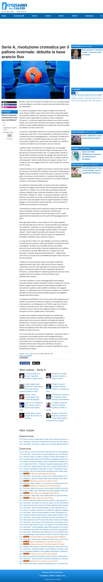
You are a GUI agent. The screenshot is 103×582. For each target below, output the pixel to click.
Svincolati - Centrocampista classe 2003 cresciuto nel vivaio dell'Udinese (49, 527)
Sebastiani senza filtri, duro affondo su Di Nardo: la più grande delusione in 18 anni (52, 529)
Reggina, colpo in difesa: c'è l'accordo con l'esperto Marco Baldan (46, 483)
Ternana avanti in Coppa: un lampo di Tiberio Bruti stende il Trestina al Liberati (51, 457)
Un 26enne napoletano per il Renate (40, 474)
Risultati (9, 139)
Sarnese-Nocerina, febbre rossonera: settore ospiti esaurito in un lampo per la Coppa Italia (55, 500)
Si (4, 122)
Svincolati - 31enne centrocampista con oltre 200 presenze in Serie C (48, 508)
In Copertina (76, 46)
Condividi (25, 363)
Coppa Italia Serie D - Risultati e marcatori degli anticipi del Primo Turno (49, 464)
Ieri (77, 93)
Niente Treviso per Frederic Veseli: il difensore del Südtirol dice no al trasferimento (52, 461)
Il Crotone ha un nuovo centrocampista (40, 554)
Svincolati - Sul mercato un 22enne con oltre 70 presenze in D (45, 517)
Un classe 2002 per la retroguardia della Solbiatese (45, 537)
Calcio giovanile (78, 164)
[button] (9, 135)
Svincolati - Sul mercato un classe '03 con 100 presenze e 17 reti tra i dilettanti (51, 476)
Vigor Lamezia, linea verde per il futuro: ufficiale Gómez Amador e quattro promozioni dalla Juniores (58, 505)
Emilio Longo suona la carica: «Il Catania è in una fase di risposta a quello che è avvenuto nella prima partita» (62, 525)
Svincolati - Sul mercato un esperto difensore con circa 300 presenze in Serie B (51, 454)
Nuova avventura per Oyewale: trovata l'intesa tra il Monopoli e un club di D (50, 556)
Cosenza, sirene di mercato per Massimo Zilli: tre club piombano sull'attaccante (51, 452)
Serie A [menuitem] (34, 16)
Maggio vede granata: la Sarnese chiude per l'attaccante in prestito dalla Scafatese (52, 546)
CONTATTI (52, 576)
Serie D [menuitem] (74, 16)
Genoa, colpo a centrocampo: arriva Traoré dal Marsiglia (32, 397)
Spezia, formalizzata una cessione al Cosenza (43, 542)
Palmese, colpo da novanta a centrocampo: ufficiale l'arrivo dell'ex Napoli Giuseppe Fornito (55, 488)
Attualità (75, 148)
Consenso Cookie (47, 572)
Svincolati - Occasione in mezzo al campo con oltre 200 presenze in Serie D (50, 503)
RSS (64, 576)
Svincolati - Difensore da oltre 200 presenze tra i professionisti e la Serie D (49, 532)
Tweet (37, 363)
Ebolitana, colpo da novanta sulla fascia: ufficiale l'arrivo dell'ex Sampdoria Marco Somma (55, 478)
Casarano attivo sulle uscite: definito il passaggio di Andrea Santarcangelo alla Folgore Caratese (57, 459)
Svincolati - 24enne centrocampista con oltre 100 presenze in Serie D (48, 512)
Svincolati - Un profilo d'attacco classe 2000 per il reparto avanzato (47, 549)
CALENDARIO (43, 576)
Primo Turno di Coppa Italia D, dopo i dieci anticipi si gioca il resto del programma (52, 439)
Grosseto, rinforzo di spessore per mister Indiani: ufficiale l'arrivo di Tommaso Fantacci (53, 515)
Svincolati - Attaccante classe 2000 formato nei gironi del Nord (45, 495)
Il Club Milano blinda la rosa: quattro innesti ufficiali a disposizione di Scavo (50, 551)
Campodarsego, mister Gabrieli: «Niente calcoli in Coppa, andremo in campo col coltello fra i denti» (58, 534)
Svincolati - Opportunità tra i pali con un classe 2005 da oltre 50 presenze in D (51, 466)
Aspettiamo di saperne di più (10, 128)
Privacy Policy (58, 572)
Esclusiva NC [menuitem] (19, 16)
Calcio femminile (78, 132)
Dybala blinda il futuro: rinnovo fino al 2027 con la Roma (33, 415)
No (4, 125)
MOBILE (59, 576)
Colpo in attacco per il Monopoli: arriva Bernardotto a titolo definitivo (47, 491)
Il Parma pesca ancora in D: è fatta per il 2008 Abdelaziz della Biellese (61, 397)
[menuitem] (101, 16)
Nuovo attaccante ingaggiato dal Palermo (41, 493)
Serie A (27, 353)
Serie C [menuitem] (61, 16)
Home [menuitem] (4, 16)
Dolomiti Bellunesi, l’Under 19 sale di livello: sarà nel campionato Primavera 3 (92, 170)
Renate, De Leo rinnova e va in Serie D (41, 561)
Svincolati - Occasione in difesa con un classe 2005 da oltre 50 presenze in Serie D (53, 444)
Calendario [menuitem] (89, 16)
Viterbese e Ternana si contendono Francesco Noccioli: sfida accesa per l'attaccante (53, 442)
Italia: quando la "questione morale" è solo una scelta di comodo (92, 52)
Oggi (73, 93)
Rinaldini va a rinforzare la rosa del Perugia (42, 486)
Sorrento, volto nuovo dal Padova (38, 498)
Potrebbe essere (8, 132)
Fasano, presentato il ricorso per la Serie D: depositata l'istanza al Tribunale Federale (53, 469)
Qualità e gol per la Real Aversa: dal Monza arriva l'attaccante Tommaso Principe (52, 471)
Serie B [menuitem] (48, 16)
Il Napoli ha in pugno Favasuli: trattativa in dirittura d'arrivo (59, 376)
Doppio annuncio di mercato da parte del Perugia (44, 544)
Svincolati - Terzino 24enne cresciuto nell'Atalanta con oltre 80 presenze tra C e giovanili (54, 559)
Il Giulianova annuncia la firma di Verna (41, 481)
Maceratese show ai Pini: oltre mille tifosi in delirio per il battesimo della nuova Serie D (54, 520)
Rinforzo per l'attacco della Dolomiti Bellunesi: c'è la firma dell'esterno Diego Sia (51, 563)
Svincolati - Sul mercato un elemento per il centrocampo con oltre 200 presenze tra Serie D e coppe (58, 522)
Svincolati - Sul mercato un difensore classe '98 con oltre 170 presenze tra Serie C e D (54, 539)
